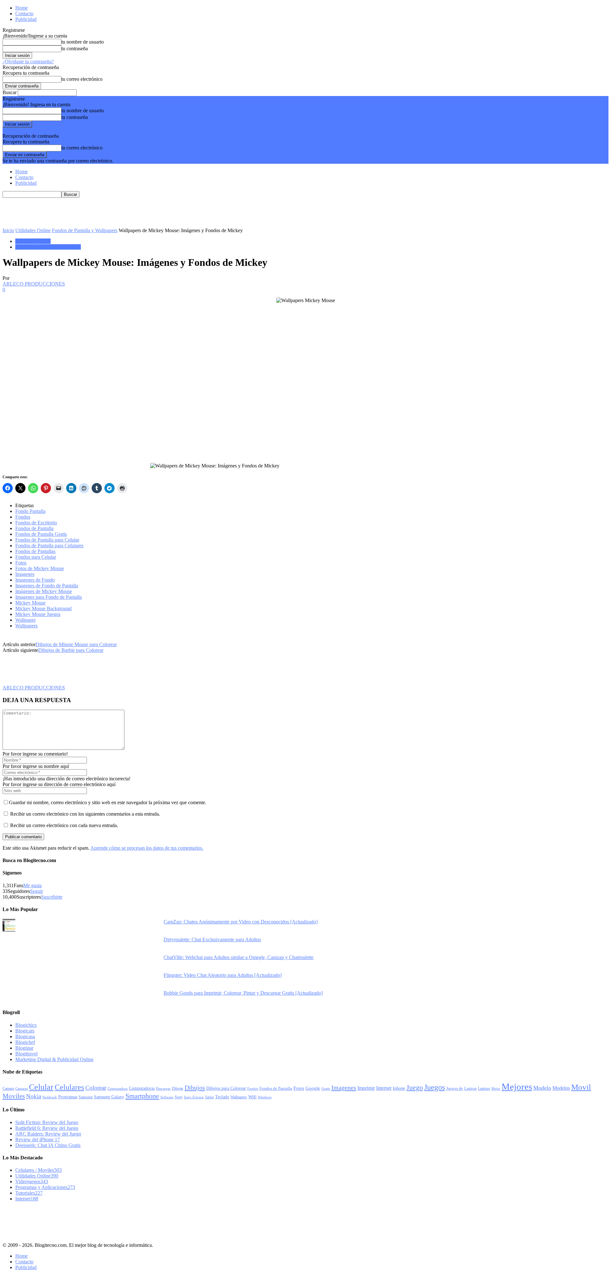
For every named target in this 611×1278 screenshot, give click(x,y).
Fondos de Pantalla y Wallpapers (84, 230)
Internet (383, 1088)
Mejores (517, 1086)
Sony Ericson (194, 1097)
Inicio (8, 230)
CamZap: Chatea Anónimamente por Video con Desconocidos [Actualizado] (241, 921)
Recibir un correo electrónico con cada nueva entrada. (64, 825)
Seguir (36, 891)
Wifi (252, 1096)
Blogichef (25, 1042)
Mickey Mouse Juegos (37, 614)
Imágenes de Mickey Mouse (43, 591)
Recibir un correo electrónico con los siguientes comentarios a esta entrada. (85, 814)
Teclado (222, 1097)
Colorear (95, 1087)
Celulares (69, 1087)
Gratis (325, 1088)
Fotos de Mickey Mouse (39, 568)
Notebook (49, 1097)
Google (313, 1088)
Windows (264, 1097)
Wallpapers (26, 625)
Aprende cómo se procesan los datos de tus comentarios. (146, 848)
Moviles (14, 1096)
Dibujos (195, 1087)
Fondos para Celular (35, 557)
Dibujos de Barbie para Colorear (70, 650)
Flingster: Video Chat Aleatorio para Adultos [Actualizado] (223, 975)
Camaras (21, 1088)
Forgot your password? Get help (35, 130)
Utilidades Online (33, 230)
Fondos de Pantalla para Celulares (49, 545)
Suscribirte (51, 897)
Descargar (163, 1088)
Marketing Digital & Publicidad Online (54, 1059)
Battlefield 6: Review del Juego (46, 1128)
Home (21, 7)
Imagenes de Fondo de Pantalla (46, 585)
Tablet (209, 1097)
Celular (41, 1087)
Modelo (542, 1088)
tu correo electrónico (81, 79)
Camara (8, 1088)
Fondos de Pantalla (34, 528)
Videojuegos (31, 1181)
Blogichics (26, 1025)
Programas (67, 1096)
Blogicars (24, 1030)
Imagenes (24, 574)
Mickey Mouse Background (43, 608)
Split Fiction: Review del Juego (46, 1122)
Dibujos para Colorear (226, 1088)
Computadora (118, 1088)
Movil (581, 1086)
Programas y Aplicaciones (45, 1187)
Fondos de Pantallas (35, 551)
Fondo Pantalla (30, 511)
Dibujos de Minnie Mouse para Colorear (76, 644)
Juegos (434, 1087)
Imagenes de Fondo (35, 580)
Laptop (470, 1088)
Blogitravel (26, 1053)
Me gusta (32, 885)
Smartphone (142, 1096)
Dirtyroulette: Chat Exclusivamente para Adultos (212, 939)
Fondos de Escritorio (36, 522)
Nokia (33, 1096)
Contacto (24, 13)
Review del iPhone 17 (37, 1139)
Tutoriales (29, 1193)
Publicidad (26, 19)
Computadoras (142, 1088)
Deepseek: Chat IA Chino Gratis (48, 1145)
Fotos (20, 562)
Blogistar (24, 1048)
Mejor (495, 1088)
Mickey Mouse (30, 602)
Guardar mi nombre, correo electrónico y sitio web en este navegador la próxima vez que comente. (107, 802)
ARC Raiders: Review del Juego (48, 1133)
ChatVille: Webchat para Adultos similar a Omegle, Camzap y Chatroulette (238, 957)
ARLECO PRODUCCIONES (34, 284)
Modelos (561, 1088)
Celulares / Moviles (38, 1170)
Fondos (22, 517)
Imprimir (366, 1088)
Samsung (86, 1097)
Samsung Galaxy (109, 1096)
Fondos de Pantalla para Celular (47, 539)
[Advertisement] (118, 212)
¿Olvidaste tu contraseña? (28, 61)
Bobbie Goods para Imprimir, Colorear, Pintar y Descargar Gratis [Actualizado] (243, 993)
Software (166, 1097)
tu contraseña (74, 48)
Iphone (399, 1088)
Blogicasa (25, 1036)
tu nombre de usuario (82, 42)
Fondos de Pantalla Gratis (41, 534)
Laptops (484, 1088)
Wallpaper (25, 620)
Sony (179, 1097)
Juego (414, 1087)
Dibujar (177, 1088)
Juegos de (454, 1088)
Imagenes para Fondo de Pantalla (48, 597)
